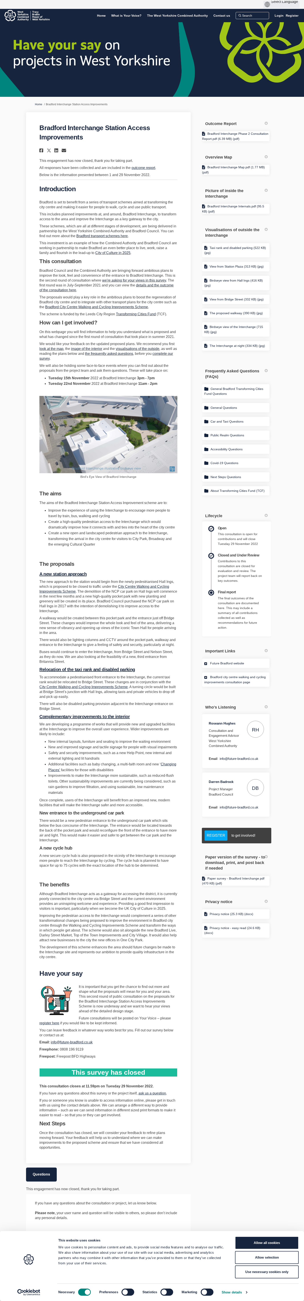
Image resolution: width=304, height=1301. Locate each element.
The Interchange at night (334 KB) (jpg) (237, 346)
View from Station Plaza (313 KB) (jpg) (237, 266)
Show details (232, 1292)
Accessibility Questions (227, 449)
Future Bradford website (227, 663)
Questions (41, 1174)
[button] (42, 150)
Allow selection (267, 1257)
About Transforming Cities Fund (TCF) (238, 491)
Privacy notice (218, 902)
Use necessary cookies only (266, 1272)
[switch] (128, 1292)
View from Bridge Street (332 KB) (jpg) (237, 299)
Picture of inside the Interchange (224, 194)
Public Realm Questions (227, 435)
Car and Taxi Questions (227, 421)
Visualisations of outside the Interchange (232, 233)
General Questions (224, 407)
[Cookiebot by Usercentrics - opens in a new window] (28, 1292)
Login (279, 15)
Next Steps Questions (226, 477)
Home (38, 104)
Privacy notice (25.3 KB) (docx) (231, 914)
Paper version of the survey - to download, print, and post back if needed (235, 862)
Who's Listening (220, 707)
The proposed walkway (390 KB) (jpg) (236, 313)
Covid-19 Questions (224, 463)
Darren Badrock (221, 782)
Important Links (220, 651)
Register (292, 15)
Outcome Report (221, 123)
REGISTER (216, 835)
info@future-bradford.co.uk (72, 1042)
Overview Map (218, 157)
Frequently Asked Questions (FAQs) (232, 374)
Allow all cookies (267, 1243)
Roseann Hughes (222, 723)
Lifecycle (213, 516)
